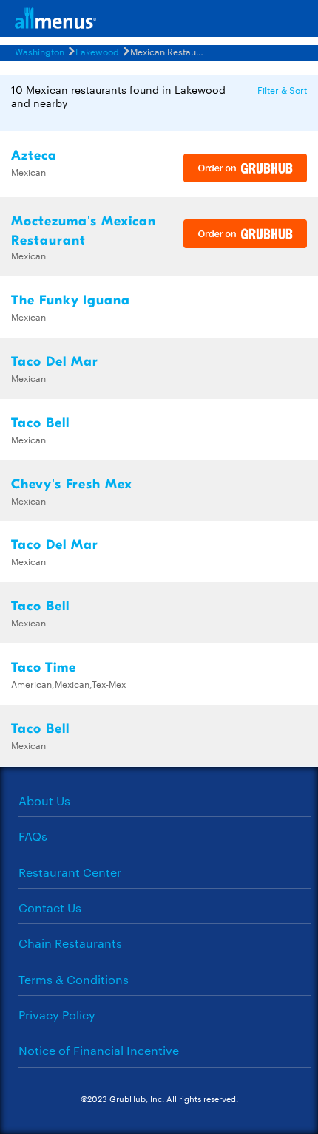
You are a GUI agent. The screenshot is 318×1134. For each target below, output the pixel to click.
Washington (39, 51)
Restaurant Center (69, 872)
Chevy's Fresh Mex (71, 484)
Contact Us (49, 907)
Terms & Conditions (73, 979)
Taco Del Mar (54, 361)
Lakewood (97, 51)
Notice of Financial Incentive (98, 1050)
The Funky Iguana (70, 300)
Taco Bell (40, 423)
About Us (44, 800)
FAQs (32, 836)
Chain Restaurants (70, 943)
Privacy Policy (56, 1014)
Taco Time (43, 667)
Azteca (34, 155)
